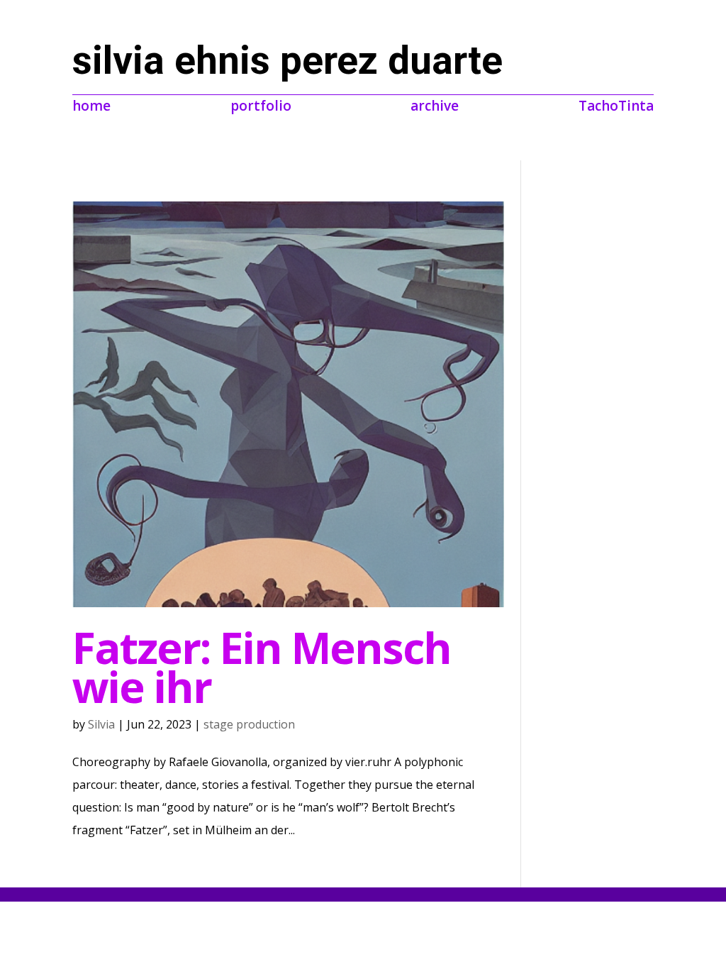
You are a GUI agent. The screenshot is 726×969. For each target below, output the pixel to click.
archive (435, 103)
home (91, 103)
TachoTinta (616, 103)
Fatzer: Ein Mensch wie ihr (261, 667)
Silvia (101, 724)
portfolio (260, 103)
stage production (249, 724)
